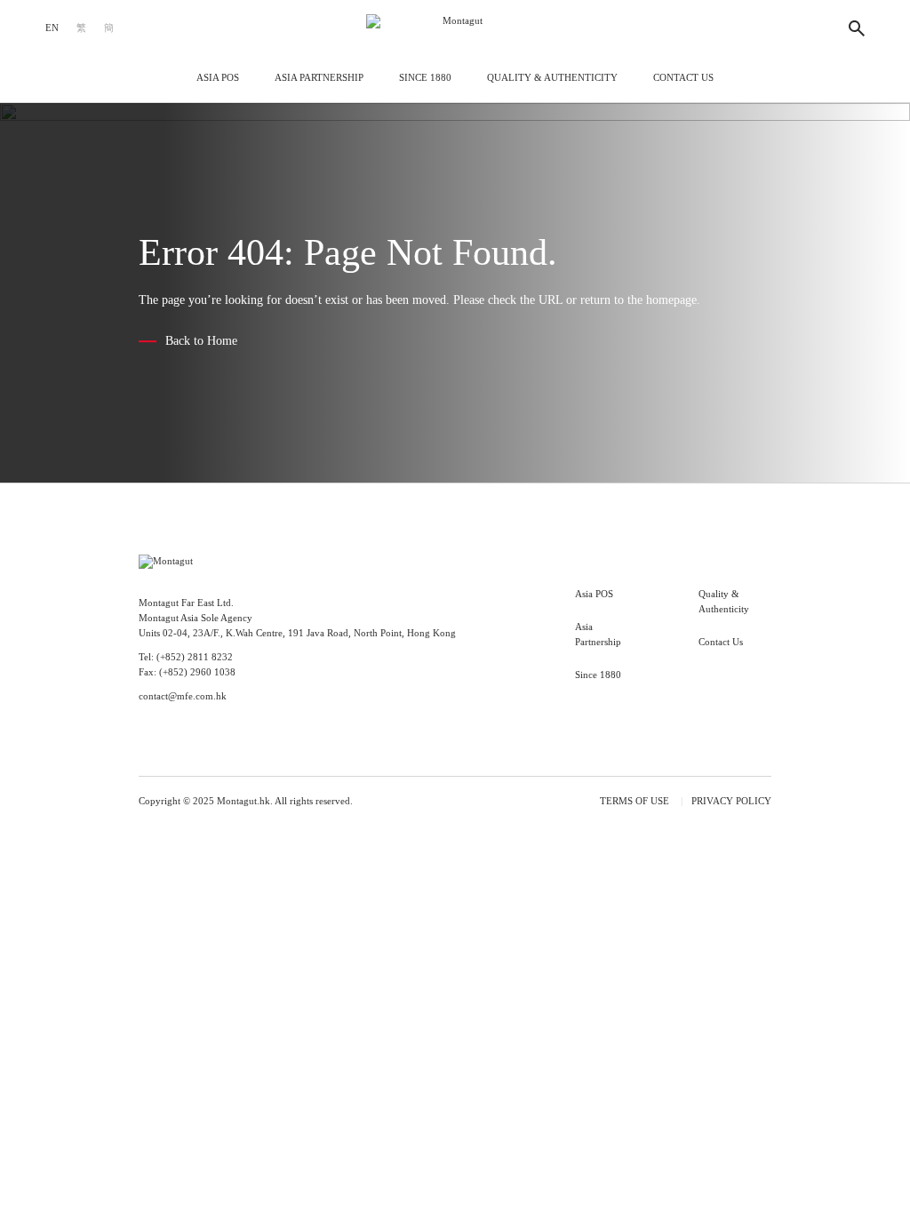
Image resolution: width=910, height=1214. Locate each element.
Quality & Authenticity (552, 78)
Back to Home (201, 341)
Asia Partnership (319, 78)
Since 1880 (425, 78)
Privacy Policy (731, 801)
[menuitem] (52, 29)
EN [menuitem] (52, 28)
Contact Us (683, 78)
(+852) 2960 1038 (197, 672)
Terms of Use (634, 801)
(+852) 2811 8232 (194, 657)
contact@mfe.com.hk (183, 696)
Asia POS (217, 78)
